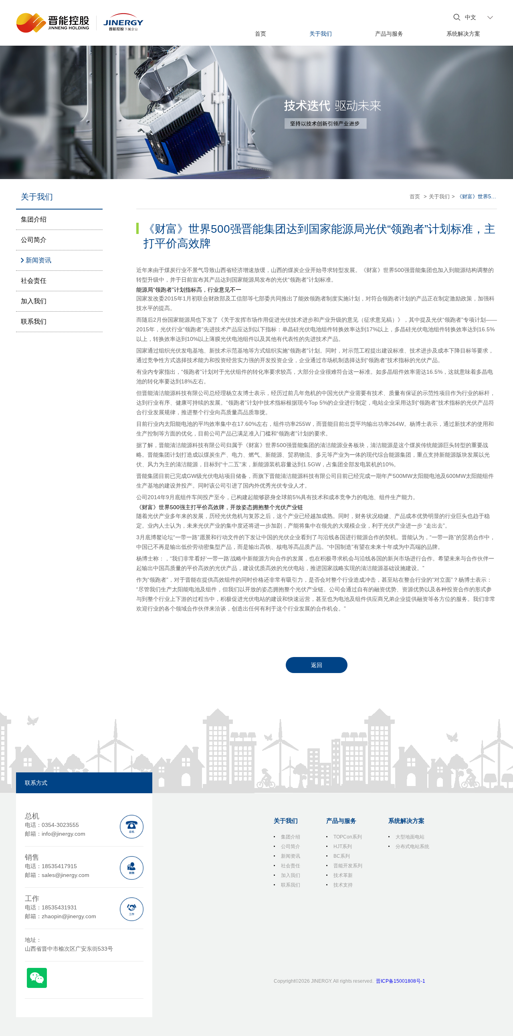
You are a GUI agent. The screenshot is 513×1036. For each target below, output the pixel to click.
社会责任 (33, 280)
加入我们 (33, 301)
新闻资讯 (38, 260)
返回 (316, 665)
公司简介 (33, 239)
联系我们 (33, 321)
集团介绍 (33, 219)
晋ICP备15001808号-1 (400, 981)
